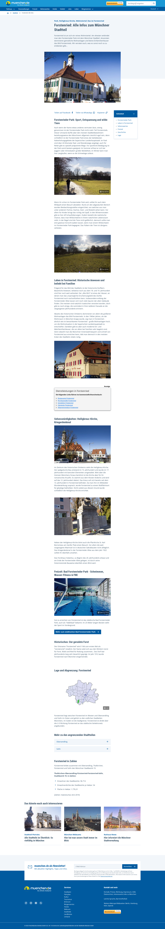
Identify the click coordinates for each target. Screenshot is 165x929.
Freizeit (120, 129)
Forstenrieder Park (124, 120)
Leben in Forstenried (125, 123)
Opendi (110, 906)
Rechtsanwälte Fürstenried (67, 401)
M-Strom (67, 902)
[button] (11, 9)
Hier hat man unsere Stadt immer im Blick (80, 839)
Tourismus (68, 899)
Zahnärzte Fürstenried (65, 405)
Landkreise (68, 914)
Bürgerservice (69, 904)
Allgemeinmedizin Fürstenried (68, 407)
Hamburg (133, 903)
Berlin (127, 903)
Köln (105, 906)
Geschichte (122, 132)
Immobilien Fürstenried (65, 403)
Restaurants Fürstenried (66, 398)
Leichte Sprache (109, 899)
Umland (67, 917)
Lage (119, 135)
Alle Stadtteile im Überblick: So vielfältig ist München (38, 839)
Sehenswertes (123, 126)
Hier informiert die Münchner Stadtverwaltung (117, 839)
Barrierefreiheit (121, 899)
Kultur (66, 897)
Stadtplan (67, 892)
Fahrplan (67, 894)
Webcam (67, 909)
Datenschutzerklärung (106, 876)
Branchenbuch (115, 3)
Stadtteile (15, 13)
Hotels (66, 907)
